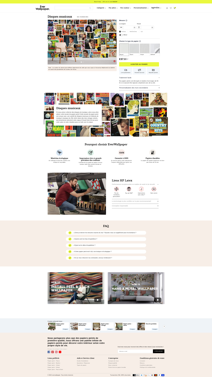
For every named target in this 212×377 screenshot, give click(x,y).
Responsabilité (112, 363)
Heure (139, 23)
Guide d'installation (82, 361)
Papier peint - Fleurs (54, 361)
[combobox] (74, 8)
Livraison (142, 361)
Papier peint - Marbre (54, 363)
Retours (142, 363)
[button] (81, 62)
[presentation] (49, 42)
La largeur (122, 23)
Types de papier (81, 365)
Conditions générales (146, 365)
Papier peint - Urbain (54, 365)
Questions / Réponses (83, 363)
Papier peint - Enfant (54, 367)
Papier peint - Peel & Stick (55, 369)
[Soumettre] (90, 8)
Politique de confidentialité (147, 367)
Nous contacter (112, 365)
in (134, 27)
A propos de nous (113, 361)
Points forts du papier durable (117, 367)
